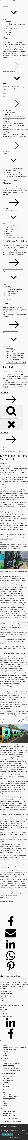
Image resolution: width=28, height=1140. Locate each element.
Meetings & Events (11, 170)
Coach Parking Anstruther (16, 355)
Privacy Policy (7, 1113)
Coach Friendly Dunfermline (16, 353)
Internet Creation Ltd (17, 1121)
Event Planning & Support (13, 172)
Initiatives (8, 295)
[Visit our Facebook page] (14, 1034)
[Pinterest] (11, 971)
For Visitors (9, 32)
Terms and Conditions (9, 1111)
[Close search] (11, 424)
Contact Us (9, 34)
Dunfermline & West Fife (13, 226)
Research (8, 299)
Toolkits (8, 297)
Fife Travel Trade (10, 350)
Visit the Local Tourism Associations (13, 237)
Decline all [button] (20, 1134)
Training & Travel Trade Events (14, 168)
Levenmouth (9, 231)
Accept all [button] (7, 1134)
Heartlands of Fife (11, 229)
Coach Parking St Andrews (16, 357)
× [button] (26, 1125)
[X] (11, 915)
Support (8, 286)
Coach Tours (9, 351)
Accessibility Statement (9, 1115)
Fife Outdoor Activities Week (14, 174)
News (4, 93)
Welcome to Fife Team (12, 28)
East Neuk (9, 227)
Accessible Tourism (11, 293)
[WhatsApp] (11, 960)
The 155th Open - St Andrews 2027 (16, 176)
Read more (13, 1131)
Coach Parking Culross (15, 359)
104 (8, 138)
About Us (8, 21)
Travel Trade (9, 348)
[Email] (11, 938)
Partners (8, 30)
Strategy (8, 23)
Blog (4, 96)
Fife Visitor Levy (10, 288)
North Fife (9, 233)
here (6, 897)
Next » (12, 138)
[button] (14, 1137)
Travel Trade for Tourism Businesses (16, 361)
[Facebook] (11, 926)
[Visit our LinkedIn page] (14, 1022)
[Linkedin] (11, 949)
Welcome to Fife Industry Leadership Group (15, 1047)
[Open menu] (0, 431)
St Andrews (9, 235)
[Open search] (11, 411)
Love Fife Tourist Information (14, 289)
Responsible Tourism (12, 291)
